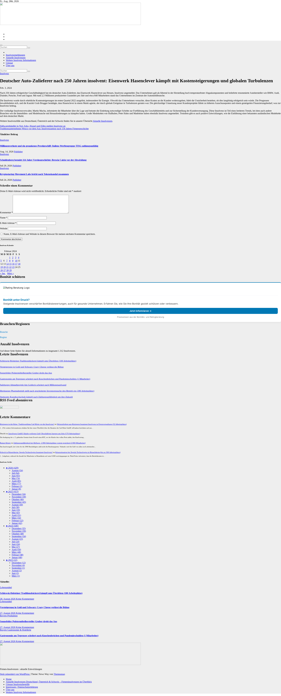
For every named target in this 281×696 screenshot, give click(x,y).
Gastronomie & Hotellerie (19, 630)
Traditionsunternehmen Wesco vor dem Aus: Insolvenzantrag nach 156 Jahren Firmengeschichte (44, 128)
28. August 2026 (8, 599)
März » (10, 273)
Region (3, 337)
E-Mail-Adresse (8, 223)
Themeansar (59, 674)
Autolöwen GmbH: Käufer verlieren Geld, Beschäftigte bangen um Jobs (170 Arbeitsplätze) (44, 433)
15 (10, 264)
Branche (4, 332)
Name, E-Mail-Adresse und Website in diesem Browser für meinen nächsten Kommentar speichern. (49, 234)
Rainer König (5, 443)
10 (16, 260)
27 (4, 270)
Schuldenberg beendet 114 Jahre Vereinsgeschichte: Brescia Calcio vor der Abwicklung (43, 160)
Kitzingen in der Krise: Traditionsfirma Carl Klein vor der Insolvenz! (27, 424)
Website (3, 228)
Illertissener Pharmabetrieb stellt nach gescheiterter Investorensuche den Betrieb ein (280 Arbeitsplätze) (47, 391)
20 (4, 267)
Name (3, 217)
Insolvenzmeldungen (15, 55)
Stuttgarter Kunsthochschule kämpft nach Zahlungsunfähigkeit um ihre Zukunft (36, 397)
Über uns (10, 65)
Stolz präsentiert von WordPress (15, 674)
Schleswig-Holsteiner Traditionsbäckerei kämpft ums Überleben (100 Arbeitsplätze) (38, 361)
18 (19, 264)
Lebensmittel (6, 587)
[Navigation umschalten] (1, 45)
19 (1, 267)
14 (7, 264)
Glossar (9, 63)
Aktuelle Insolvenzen (15, 57)
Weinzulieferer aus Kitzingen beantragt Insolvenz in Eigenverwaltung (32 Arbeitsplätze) (92, 424)
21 (7, 267)
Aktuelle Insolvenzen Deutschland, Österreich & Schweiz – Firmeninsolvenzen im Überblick (49, 681)
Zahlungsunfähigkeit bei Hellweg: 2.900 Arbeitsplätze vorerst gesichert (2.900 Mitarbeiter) (49, 443)
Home (9, 679)
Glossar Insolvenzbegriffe (18, 684)
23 (13, 267)
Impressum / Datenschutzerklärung (22, 687)
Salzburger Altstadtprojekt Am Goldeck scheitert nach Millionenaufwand (33, 385)
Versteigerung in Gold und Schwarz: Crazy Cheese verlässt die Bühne (32, 367)
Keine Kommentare (25, 599)
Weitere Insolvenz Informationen (21, 60)
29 (10, 270)
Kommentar (6, 212)
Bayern (3, 615)
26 (1, 270)
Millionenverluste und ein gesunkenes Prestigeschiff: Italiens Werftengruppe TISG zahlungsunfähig (49, 146)
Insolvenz (4, 73)
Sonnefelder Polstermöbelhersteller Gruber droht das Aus (26, 373)
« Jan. (2, 273)
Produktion (12, 615)
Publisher (18, 151)
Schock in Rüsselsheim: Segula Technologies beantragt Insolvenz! (26, 452)
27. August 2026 (8, 613)
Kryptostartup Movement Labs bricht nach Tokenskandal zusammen (34, 174)
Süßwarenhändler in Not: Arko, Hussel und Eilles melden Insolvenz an (32, 126)
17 (16, 264)
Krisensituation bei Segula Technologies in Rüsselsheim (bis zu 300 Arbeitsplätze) (87, 452)
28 (7, 270)
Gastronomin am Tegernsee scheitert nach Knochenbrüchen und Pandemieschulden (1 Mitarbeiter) (45, 379)
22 (10, 267)
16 (13, 264)
